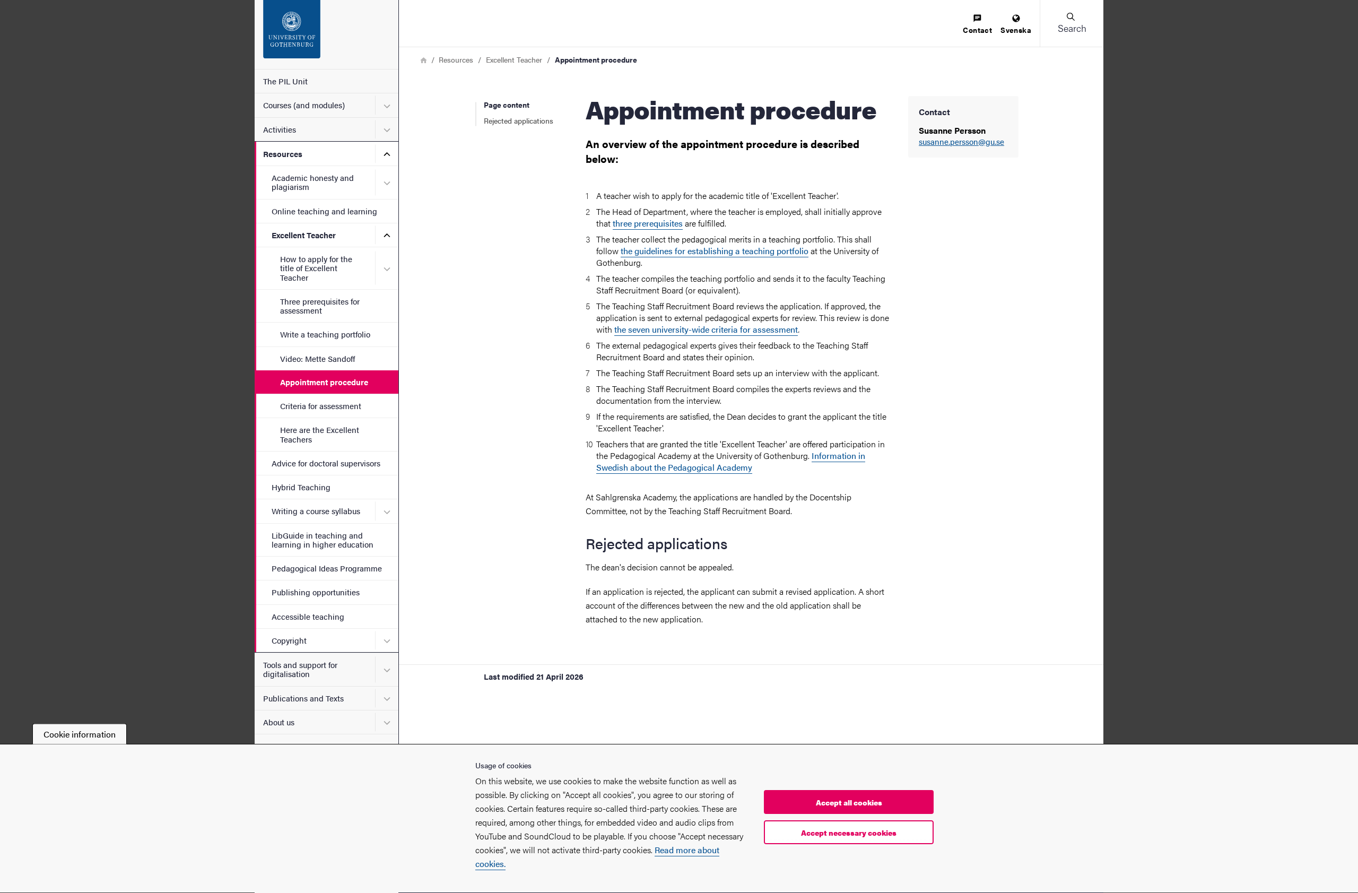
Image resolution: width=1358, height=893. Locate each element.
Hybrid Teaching (301, 486)
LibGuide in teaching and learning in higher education (322, 540)
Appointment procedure (324, 381)
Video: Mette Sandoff (317, 358)
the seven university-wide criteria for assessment (706, 329)
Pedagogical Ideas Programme (327, 568)
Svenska (1015, 29)
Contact (977, 29)
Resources (282, 153)
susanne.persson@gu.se (961, 142)
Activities (279, 129)
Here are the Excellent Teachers (319, 434)
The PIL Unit (285, 80)
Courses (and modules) (304, 104)
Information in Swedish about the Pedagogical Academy (730, 461)
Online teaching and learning (324, 210)
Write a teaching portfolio (325, 334)
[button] (1071, 23)
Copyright (289, 640)
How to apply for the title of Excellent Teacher (316, 268)
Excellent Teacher (304, 234)
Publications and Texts (303, 698)
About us (278, 721)
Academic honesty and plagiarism (313, 182)
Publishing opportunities (316, 591)
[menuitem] (977, 24)
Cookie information (79, 734)
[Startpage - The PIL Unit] (326, 34)
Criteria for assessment (320, 405)
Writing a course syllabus (316, 510)
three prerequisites (648, 223)
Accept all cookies (849, 802)
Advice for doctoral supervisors (326, 463)
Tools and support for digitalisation (300, 669)
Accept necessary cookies (848, 832)
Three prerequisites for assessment (320, 306)
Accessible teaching (308, 616)
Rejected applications (518, 120)
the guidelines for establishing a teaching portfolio (714, 251)
